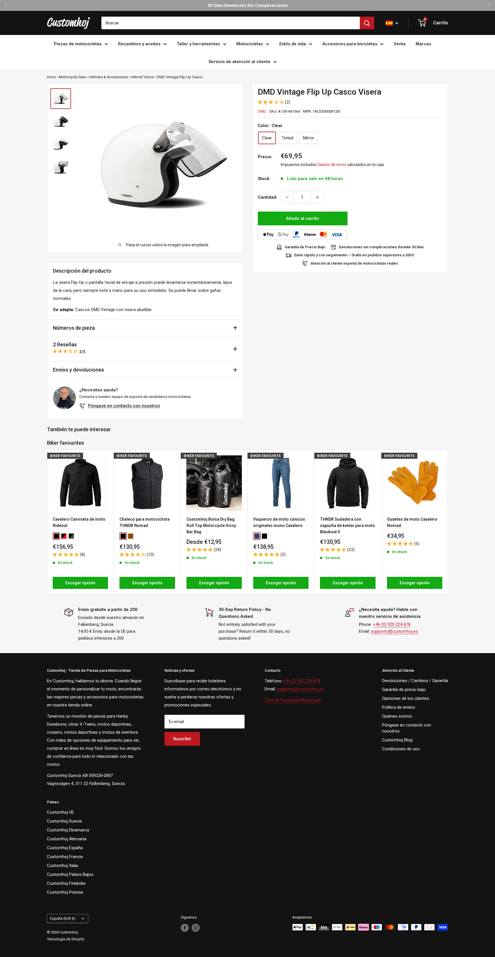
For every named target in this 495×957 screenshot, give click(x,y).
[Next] (448, 522)
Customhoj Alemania (67, 838)
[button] (271, 102)
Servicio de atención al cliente (239, 61)
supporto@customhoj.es (394, 631)
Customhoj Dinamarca (68, 830)
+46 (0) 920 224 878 (391, 624)
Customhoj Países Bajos (70, 874)
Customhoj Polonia (65, 892)
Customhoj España (65, 847)
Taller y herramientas (198, 43)
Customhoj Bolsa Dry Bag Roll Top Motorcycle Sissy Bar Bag (211, 525)
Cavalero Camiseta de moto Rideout (79, 522)
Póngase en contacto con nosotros (124, 405)
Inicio (51, 77)
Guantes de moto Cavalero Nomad (412, 522)
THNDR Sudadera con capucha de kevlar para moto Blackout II (347, 525)
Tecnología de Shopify (65, 939)
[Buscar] (367, 23)
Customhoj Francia (65, 856)
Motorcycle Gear (72, 77)
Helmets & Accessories (108, 77)
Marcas (423, 43)
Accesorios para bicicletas (349, 43)
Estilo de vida (292, 43)
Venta (400, 43)
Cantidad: (267, 197)
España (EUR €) (62, 918)
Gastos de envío (331, 165)
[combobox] (230, 23)
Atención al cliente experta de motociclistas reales (354, 263)
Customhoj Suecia (64, 821)
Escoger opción (80, 583)
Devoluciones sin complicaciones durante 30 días (381, 247)
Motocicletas (249, 43)
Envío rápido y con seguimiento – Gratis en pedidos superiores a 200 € (354, 255)
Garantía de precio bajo (404, 689)
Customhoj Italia (62, 865)
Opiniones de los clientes (405, 698)
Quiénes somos (397, 716)
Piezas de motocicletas (78, 43)
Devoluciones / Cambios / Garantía (415, 680)
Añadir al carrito (302, 218)
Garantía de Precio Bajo (305, 247)
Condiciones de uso (401, 748)
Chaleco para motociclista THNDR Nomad (144, 522)
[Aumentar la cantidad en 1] (317, 197)
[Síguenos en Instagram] (196, 928)
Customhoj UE (60, 812)
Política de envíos (398, 707)
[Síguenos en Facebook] (185, 928)
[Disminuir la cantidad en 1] (287, 197)
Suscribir (182, 738)
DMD (262, 111)
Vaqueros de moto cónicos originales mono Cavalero (279, 522)
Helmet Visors (142, 77)
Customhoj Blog (397, 740)
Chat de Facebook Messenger (293, 700)
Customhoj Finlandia (66, 883)
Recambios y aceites (139, 43)
